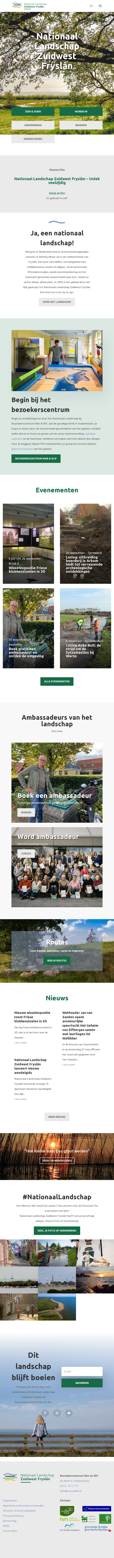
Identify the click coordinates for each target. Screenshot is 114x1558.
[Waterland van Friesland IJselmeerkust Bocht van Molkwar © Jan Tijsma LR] (19, 1292)
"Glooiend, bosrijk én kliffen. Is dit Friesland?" (57, 1151)
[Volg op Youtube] (69, 1413)
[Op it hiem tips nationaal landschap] (19, 1319)
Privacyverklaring (13, 1515)
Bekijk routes (56, 960)
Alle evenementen (57, 681)
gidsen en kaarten (22, 449)
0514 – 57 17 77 (69, 1486)
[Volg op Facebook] (45, 1413)
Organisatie (10, 1500)
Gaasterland (57, 1160)
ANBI (6, 1525)
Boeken (26, 812)
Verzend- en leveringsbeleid (19, 1510)
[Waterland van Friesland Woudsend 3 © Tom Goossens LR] (95, 1265)
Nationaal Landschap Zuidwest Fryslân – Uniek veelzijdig (57, 181)
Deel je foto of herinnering (57, 1230)
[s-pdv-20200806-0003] (57, 1319)
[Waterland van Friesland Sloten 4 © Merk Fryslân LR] (57, 1265)
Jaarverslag (9, 1520)
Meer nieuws (56, 1116)
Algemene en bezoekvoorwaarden (23, 1505)
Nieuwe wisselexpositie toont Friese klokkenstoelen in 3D (32, 1017)
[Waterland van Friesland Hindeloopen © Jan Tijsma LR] (57, 1292)
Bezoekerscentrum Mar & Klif (36, 458)
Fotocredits (10, 1531)
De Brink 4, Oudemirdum (74, 1481)
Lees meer (20, 1042)
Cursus (26, 853)
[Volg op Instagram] (57, 1413)
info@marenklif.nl (70, 1491)
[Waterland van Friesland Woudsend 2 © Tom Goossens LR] (19, 1265)
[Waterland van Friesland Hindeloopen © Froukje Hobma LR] (95, 1292)
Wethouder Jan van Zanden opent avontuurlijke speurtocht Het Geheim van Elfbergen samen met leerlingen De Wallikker (80, 1025)
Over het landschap (57, 301)
